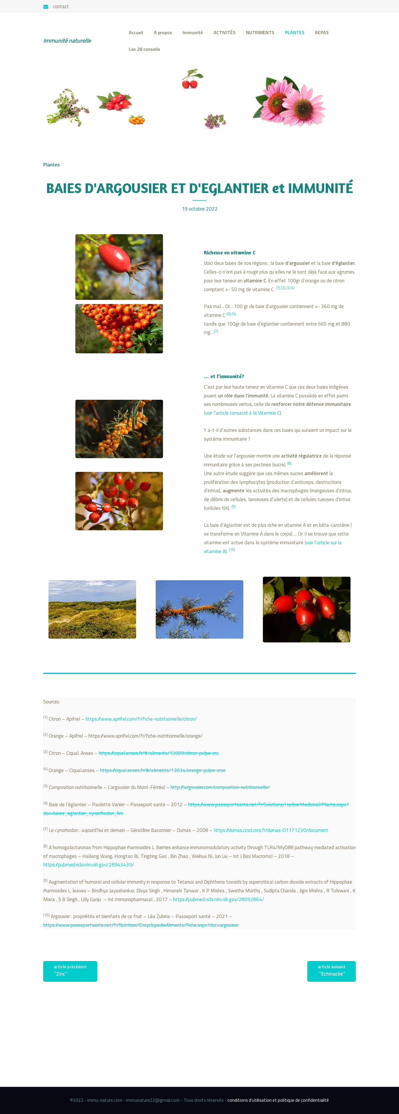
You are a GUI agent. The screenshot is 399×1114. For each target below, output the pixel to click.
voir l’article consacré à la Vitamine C (242, 413)
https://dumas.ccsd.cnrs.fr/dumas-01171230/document (271, 830)
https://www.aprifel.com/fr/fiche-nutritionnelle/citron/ (141, 719)
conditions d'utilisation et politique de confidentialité (278, 1099)
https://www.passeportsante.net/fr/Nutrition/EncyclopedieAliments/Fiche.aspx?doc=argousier (141, 925)
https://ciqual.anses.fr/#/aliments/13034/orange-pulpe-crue (162, 770)
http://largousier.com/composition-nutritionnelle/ (220, 787)
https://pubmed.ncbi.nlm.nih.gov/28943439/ (88, 864)
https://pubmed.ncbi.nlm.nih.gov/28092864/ (218, 899)
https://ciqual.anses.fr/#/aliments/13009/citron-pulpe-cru (158, 753)
